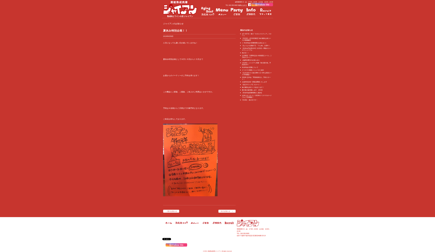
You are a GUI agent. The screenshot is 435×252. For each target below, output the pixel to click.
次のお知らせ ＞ (227, 211)
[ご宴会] (237, 11)
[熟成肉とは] (208, 11)
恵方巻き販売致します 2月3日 (252, 90)
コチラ (244, 5)
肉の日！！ (245, 53)
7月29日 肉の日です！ (250, 100)
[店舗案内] (251, 11)
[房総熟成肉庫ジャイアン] (168, 226)
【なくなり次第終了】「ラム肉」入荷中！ (256, 45)
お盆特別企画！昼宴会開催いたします (254, 82)
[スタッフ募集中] (266, 11)
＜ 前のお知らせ (171, 211)
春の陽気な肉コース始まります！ (253, 87)
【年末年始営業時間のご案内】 (252, 93)
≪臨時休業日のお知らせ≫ (251, 60)
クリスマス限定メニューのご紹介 (253, 70)
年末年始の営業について (250, 67)
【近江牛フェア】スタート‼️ (251, 84)
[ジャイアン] (180, 7)
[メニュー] (222, 11)
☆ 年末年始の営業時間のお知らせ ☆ (254, 43)
